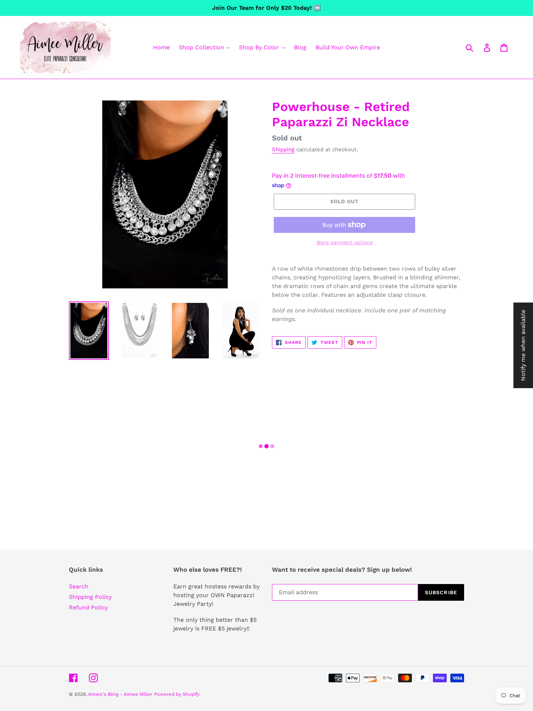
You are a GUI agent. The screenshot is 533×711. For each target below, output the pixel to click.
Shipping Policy (90, 596)
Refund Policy (88, 607)
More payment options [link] (345, 242)
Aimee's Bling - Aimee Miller (120, 694)
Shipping (283, 149)
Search (78, 586)
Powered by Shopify (177, 694)
